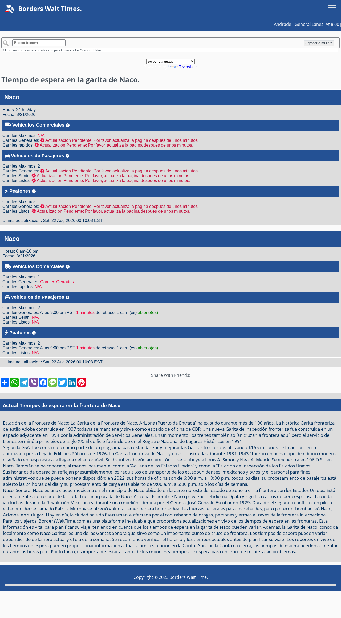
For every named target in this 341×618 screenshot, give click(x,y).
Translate (188, 67)
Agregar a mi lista (318, 43)
